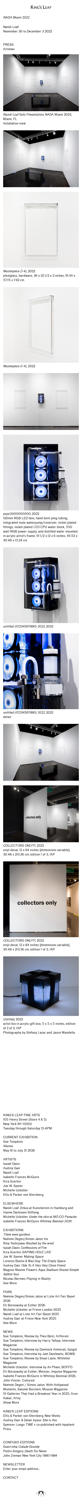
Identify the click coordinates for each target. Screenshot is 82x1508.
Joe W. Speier (13, 1186)
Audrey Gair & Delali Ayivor (30, 1420)
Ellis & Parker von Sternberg (23, 1195)
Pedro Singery (24, 1451)
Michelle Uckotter (15, 1190)
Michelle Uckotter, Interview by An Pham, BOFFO (38, 1367)
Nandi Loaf (11, 1172)
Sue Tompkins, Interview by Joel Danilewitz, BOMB (39, 1354)
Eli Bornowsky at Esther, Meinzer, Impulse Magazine (40, 1371)
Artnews (9, 49)
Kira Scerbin (12, 1181)
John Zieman (30, 1455)
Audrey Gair (11, 1168)
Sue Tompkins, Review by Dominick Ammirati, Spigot (40, 1349)
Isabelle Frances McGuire (21, 1177)
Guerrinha (21, 1447)
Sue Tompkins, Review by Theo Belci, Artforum (36, 1336)
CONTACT (10, 1478)
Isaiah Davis (11, 1164)
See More (10, 1283)
